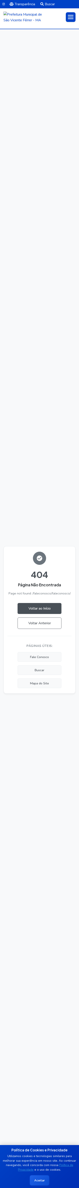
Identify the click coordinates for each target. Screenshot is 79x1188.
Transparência (25, 4)
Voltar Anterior (39, 623)
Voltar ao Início (40, 608)
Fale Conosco (39, 657)
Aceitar (39, 1180)
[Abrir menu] (70, 17)
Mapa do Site (39, 683)
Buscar (50, 4)
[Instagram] (3, 4)
